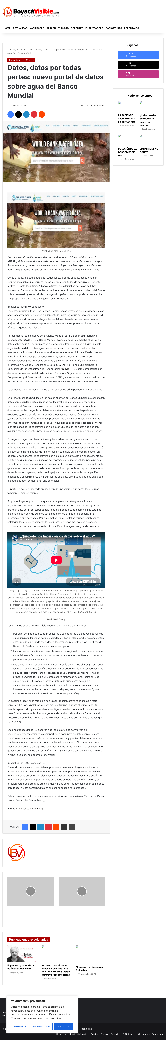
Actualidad (20, 28)
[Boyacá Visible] (30, 12)
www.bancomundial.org (29, 808)
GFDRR (66, 368)
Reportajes (131, 28)
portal (13, 489)
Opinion (51, 28)
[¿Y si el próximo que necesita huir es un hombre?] (149, 106)
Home (7, 28)
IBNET (75, 360)
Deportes (77, 28)
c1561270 (36, 845)
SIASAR (61, 364)
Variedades (37, 28)
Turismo (63, 28)
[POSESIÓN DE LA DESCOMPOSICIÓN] (127, 140)
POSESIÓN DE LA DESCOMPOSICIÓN (127, 152)
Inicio (12, 49)
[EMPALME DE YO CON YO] (149, 140)
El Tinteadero (94, 28)
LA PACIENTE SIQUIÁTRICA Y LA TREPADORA (126, 118)
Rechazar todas (41, 1026)
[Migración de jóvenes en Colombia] (90, 954)
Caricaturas (114, 28)
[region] (42, 1014)
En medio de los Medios (29, 49)
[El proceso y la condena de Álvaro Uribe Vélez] (22, 953)
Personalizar (20, 1026)
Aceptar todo (64, 1026)
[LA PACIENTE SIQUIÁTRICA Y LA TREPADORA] (127, 106)
